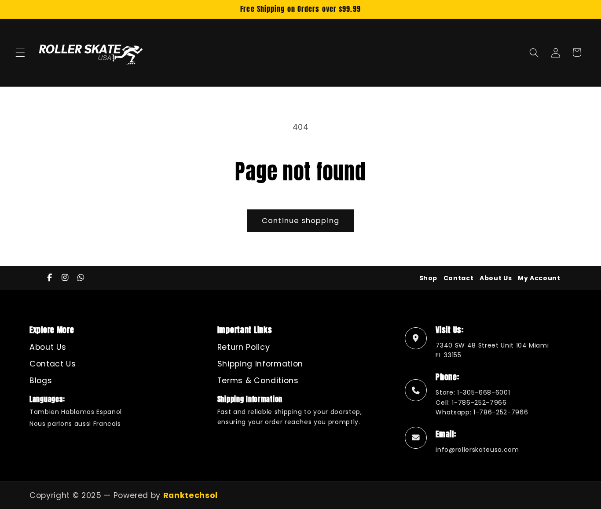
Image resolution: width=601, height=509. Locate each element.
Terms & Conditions (258, 380)
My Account (539, 278)
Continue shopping (300, 221)
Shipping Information (260, 364)
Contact (458, 278)
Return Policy (243, 347)
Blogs (40, 380)
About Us (496, 278)
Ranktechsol (190, 495)
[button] (20, 52)
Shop (428, 278)
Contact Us (52, 364)
